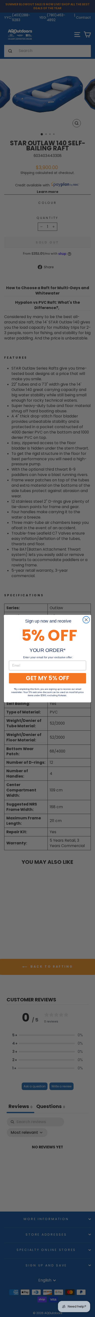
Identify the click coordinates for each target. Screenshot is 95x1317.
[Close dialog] (86, 619)
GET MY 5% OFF (47, 678)
